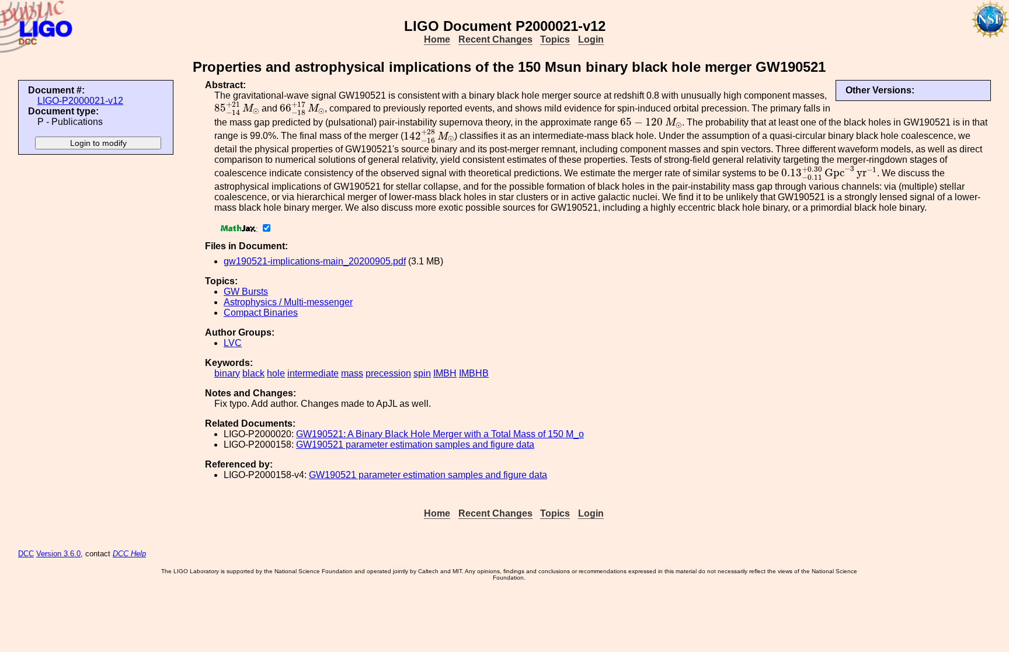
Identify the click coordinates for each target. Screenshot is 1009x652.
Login (591, 39)
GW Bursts (246, 292)
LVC (233, 343)
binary (227, 373)
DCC (26, 553)
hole (276, 373)
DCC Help (129, 553)
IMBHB (474, 373)
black (253, 373)
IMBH (445, 373)
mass (352, 373)
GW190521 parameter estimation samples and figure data (415, 444)
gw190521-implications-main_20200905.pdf (315, 261)
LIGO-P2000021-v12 (80, 101)
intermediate (313, 373)
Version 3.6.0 (58, 553)
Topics (555, 39)
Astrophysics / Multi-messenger (288, 302)
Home (437, 39)
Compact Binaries (261, 313)
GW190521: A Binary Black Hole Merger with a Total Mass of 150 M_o (440, 434)
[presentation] (236, 109)
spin (422, 373)
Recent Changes (495, 39)
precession (388, 373)
